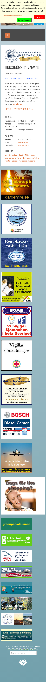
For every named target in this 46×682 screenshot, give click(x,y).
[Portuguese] (28, 649)
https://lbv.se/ (24, 145)
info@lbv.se (23, 142)
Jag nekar (39, 17)
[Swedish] (10, 649)
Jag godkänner (24, 20)
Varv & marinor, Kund (14, 155)
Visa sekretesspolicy (13, 15)
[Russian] (32, 649)
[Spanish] (36, 649)
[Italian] (24, 649)
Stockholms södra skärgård (23, 161)
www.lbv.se (17, 104)
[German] (21, 649)
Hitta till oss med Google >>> (19, 109)
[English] (14, 649)
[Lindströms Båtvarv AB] (23, 55)
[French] (17, 649)
